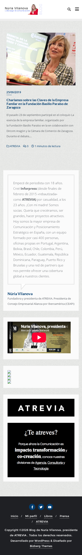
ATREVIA (14, 146)
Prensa (64, 516)
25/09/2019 (14, 92)
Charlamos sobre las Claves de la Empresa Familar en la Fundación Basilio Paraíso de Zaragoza (37, 103)
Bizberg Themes (41, 546)
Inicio (14, 516)
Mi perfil (31, 516)
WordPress (42, 540)
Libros (48, 516)
